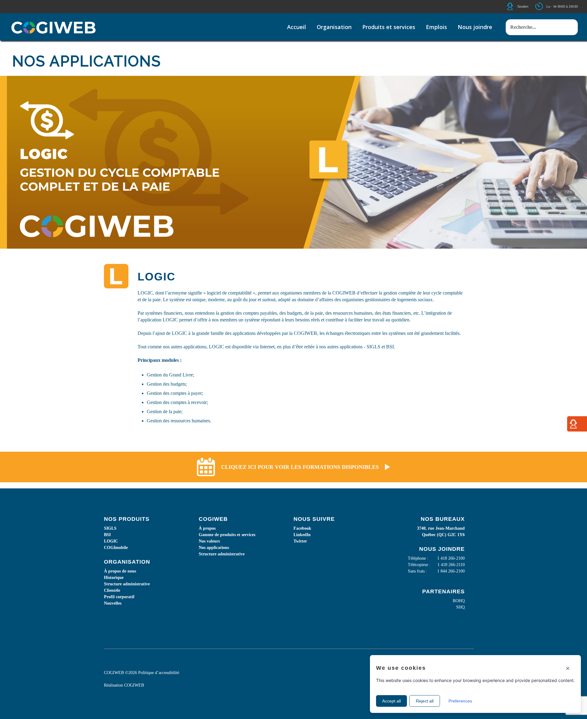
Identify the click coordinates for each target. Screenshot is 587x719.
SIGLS (110, 528)
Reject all (425, 701)
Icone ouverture (544, 6)
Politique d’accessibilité (158, 672)
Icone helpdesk (515, 6)
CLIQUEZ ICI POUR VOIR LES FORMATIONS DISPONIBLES (300, 467)
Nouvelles (112, 603)
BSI (107, 534)
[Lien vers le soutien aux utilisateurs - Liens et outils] (573, 426)
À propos (207, 528)
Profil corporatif (119, 597)
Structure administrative (127, 584)
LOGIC (111, 541)
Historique (114, 577)
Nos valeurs (209, 541)
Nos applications (214, 547)
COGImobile (116, 547)
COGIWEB (134, 685)
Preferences (460, 701)
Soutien (522, 6)
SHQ (460, 607)
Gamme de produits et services (227, 534)
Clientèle (112, 590)
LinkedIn (302, 534)
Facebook (302, 528)
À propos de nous (120, 571)
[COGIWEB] (53, 27)
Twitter (300, 541)
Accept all (391, 701)
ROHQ (459, 601)
